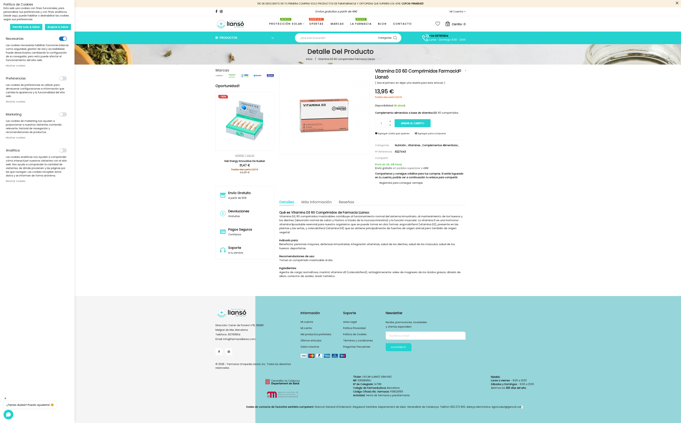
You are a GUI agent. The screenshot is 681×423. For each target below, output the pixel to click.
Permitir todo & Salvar (26, 27)
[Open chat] (8, 414)
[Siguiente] (465, 70)
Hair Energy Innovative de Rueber (244, 161)
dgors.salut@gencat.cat (506, 407)
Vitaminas (415, 145)
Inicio (309, 59)
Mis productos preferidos (316, 334)
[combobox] (338, 38)
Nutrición (401, 145)
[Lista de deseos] (438, 23)
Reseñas (346, 202)
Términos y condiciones (358, 340)
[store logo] (230, 23)
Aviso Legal (350, 322)
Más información (316, 202)
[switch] (63, 39)
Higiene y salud (244, 155)
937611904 (234, 334)
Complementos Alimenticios (440, 145)
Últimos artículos (311, 340)
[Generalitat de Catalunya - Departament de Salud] (282, 389)
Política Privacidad (354, 328)
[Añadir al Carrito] (245, 149)
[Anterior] (453, 70)
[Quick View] (234, 149)
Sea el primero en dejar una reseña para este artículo (410, 83)
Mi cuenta (307, 322)
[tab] (286, 202)
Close (677, 3)
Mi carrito (306, 328)
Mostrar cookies (15, 65)
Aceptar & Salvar (58, 27)
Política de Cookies (355, 334)
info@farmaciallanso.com (239, 339)
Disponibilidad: (384, 105)
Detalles (286, 202)
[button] (256, 149)
